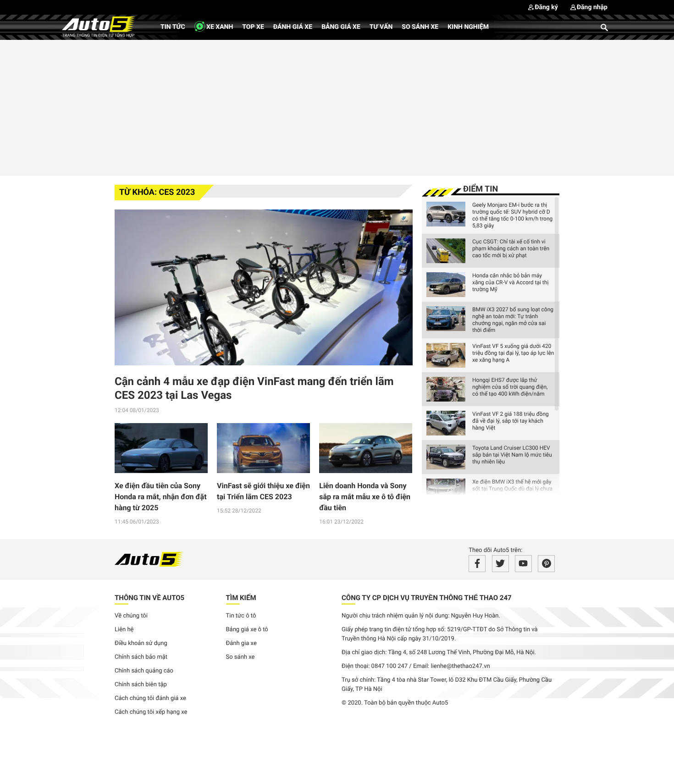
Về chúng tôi (131, 615)
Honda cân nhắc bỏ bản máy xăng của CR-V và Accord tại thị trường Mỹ (510, 282)
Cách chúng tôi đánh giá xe (150, 698)
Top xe (253, 27)
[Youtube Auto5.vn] (523, 563)
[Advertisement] (337, 106)
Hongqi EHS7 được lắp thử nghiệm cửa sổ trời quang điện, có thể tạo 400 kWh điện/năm (509, 387)
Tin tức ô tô (241, 615)
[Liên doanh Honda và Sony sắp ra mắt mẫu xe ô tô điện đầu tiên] (365, 448)
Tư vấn (381, 27)
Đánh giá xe (292, 27)
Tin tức (172, 27)
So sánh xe (420, 27)
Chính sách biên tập (141, 684)
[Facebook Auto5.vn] (477, 563)
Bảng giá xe (340, 27)
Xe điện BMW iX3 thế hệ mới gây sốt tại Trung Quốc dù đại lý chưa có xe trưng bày (512, 489)
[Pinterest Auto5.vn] (546, 563)
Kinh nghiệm (468, 27)
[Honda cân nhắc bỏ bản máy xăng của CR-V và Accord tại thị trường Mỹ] (445, 284)
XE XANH (219, 27)
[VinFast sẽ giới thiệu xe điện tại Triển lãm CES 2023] (263, 448)
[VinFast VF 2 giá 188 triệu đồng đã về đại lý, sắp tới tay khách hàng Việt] (445, 423)
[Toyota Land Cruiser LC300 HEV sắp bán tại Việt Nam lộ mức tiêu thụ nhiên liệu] (445, 457)
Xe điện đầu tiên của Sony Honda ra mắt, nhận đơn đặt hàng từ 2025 (161, 496)
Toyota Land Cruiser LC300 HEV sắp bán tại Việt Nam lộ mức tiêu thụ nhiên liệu (512, 455)
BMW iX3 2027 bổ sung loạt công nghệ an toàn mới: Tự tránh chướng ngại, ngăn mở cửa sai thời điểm (512, 319)
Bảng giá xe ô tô (247, 629)
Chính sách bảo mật (141, 657)
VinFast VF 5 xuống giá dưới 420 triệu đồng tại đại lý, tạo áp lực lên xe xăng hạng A (513, 353)
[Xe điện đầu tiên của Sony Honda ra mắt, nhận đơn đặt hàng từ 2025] (161, 448)
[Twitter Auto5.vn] (500, 563)
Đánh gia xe (241, 643)
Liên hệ (124, 629)
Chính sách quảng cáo (144, 670)
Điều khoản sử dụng (141, 643)
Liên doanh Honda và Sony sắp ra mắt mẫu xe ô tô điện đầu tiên (364, 496)
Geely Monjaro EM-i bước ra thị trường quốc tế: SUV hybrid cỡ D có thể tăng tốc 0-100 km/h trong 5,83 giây (512, 215)
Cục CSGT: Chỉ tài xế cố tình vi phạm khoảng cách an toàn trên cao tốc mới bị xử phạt (510, 248)
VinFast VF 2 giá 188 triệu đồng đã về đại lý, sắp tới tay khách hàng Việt (510, 421)
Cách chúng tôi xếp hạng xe (151, 712)
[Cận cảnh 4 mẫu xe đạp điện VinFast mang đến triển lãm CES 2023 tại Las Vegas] (264, 287)
